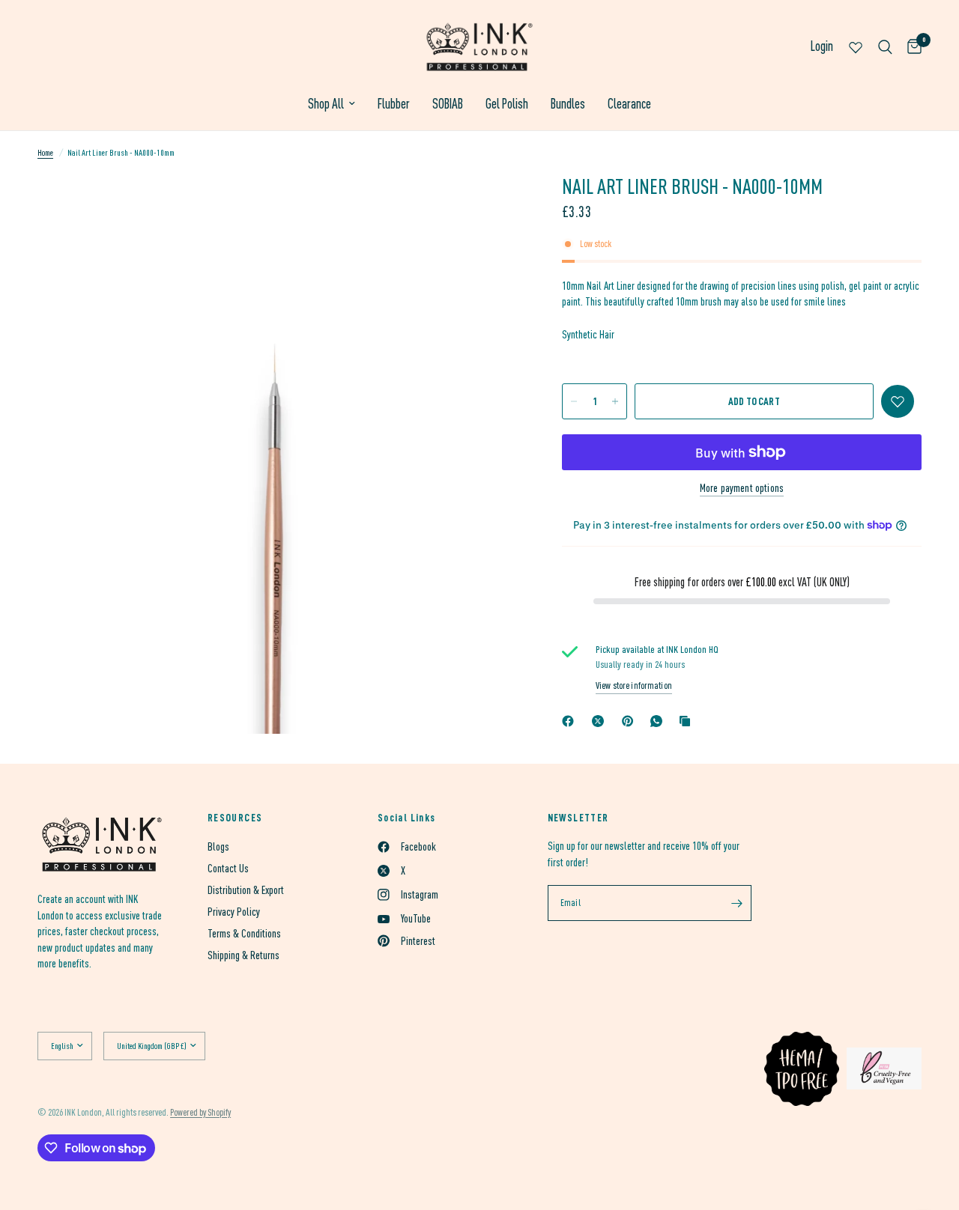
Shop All (326, 104)
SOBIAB (447, 104)
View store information (634, 685)
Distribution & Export (246, 890)
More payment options (742, 487)
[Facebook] (571, 721)
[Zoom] (486, 205)
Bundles (568, 104)
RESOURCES (235, 817)
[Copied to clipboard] (688, 721)
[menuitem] (331, 104)
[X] (601, 721)
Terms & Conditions (244, 933)
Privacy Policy (234, 911)
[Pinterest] (631, 721)
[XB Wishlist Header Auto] (856, 46)
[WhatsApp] (659, 721)
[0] (911, 46)
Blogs (218, 846)
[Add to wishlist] (897, 401)
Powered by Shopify (200, 1112)
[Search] (885, 46)
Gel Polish (506, 104)
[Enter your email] (736, 903)
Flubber (394, 104)
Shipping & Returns (243, 955)
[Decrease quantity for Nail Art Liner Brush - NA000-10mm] (574, 401)
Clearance (629, 104)
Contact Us (228, 868)
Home (45, 152)
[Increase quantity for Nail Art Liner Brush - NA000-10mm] (615, 401)
